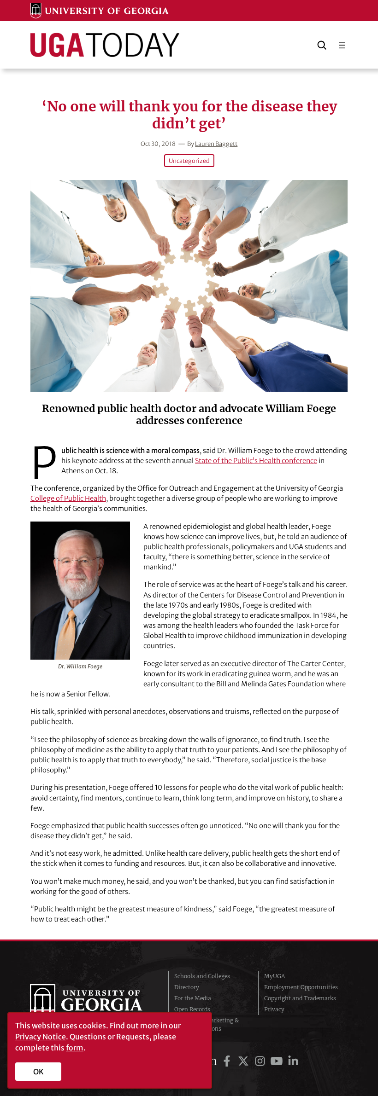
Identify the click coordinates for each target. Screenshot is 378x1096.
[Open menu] (342, 45)
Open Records (192, 1009)
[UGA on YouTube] (278, 1061)
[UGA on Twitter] (244, 1061)
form (74, 1047)
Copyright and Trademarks (300, 998)
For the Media (192, 998)
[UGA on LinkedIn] (293, 1061)
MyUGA (274, 976)
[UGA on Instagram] (261, 1061)
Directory (186, 987)
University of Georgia (92, 1002)
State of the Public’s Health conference (256, 460)
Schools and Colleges (202, 976)
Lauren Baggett (216, 143)
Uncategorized (189, 160)
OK (38, 1071)
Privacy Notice (40, 1036)
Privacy (274, 1009)
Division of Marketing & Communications (206, 1024)
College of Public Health (68, 498)
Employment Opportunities (301, 987)
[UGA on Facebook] (228, 1061)
